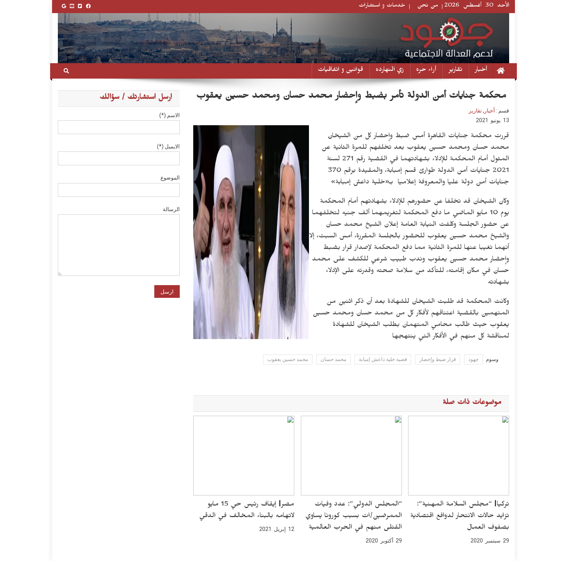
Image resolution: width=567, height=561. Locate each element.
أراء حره (426, 71)
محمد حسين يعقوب (287, 359)
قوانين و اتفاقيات (340, 71)
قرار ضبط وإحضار (437, 359)
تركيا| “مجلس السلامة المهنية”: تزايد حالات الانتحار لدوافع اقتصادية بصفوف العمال (459, 516)
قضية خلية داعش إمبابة (383, 359)
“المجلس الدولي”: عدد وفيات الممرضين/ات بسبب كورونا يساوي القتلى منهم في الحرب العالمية (353, 516)
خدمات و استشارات (382, 6)
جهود (473, 359)
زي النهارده (390, 71)
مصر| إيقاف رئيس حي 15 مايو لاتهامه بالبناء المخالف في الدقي (246, 511)
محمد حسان (333, 359)
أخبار (481, 71)
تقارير (455, 71)
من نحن (427, 6)
